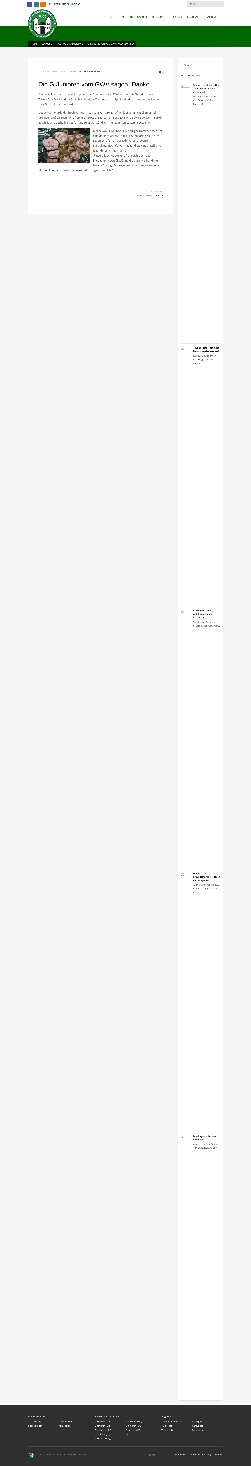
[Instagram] (36, 4)
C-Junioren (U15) (103, 1425)
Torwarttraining (103, 1438)
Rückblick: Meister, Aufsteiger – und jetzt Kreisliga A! (204, 614)
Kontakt (219, 1454)
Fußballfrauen (35, 1425)
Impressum (180, 1454)
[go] (221, 4)
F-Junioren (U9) (133, 1430)
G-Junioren (149, 195)
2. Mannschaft (66, 1421)
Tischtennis (167, 1430)
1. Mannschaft (35, 1421)
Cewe (140, 195)
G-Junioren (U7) (102, 1434)
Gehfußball (197, 1425)
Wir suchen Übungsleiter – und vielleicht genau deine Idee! (206, 88)
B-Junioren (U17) (134, 1421)
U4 (127, 1434)
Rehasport (197, 1421)
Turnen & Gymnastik (171, 1421)
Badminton (198, 1430)
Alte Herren (65, 1425)
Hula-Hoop (167, 1425)
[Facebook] (29, 4)
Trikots (159, 195)
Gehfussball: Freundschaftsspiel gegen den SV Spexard (206, 877)
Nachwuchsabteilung (90, 71)
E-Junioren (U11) (103, 1430)
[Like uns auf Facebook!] (158, 1454)
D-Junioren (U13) (134, 1425)
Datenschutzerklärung (200, 1454)
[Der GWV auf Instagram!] (163, 1454)
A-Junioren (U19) (103, 1421)
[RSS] (43, 4)
